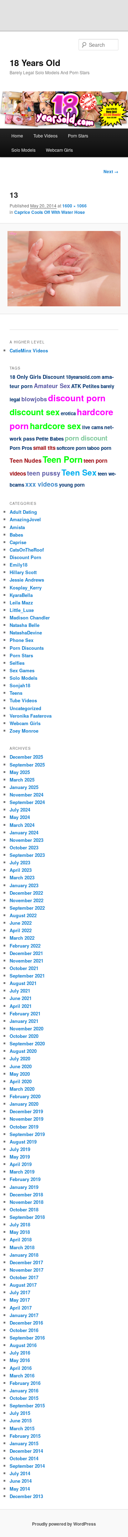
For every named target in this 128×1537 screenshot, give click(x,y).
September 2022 (27, 907)
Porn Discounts (27, 647)
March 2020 (22, 1088)
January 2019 (24, 1187)
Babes (16, 534)
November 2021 (26, 960)
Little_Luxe (22, 610)
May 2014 (20, 1488)
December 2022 (26, 892)
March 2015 (22, 1428)
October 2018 (24, 1209)
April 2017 (21, 1307)
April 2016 (21, 1368)
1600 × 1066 (74, 205)
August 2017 (23, 1284)
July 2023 (20, 862)
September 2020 (27, 1043)
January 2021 (24, 1021)
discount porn (77, 398)
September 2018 (27, 1217)
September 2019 (27, 1134)
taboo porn (99, 447)
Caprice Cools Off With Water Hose (49, 212)
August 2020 (23, 1051)
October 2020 (24, 1036)
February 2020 (25, 1096)
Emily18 (18, 564)
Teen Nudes (26, 460)
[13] (63, 268)
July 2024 (20, 809)
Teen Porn (62, 459)
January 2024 (24, 832)
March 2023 (22, 877)
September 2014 (27, 1465)
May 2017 (20, 1299)
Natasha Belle (24, 625)
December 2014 (26, 1450)
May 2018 (20, 1232)
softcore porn (71, 447)
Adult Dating (23, 511)
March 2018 (22, 1247)
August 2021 (23, 983)
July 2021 (20, 990)
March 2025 (22, 779)
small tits (44, 448)
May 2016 (20, 1360)
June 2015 (21, 1420)
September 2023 (27, 855)
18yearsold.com (83, 376)
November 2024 (26, 794)
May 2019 (20, 1156)
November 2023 (26, 840)
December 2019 (26, 1111)
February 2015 (25, 1435)
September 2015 (27, 1405)
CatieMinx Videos (29, 350)
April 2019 (21, 1164)
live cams (92, 427)
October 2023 (24, 847)
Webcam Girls (59, 150)
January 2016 (24, 1390)
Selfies (17, 662)
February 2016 (25, 1383)
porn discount (86, 438)
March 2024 (22, 825)
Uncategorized (25, 708)
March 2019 (22, 1171)
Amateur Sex (52, 385)
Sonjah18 (20, 685)
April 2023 (21, 870)
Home (17, 135)
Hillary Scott (23, 572)
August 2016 (23, 1345)
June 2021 (21, 998)
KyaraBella (21, 595)
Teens (16, 692)
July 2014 (20, 1473)
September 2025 (27, 764)
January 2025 (24, 787)
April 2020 (21, 1081)
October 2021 (24, 968)
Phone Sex (21, 640)
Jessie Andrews (27, 579)
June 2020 (21, 1066)
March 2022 (22, 937)
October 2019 (24, 1126)
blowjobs (34, 399)
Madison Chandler (30, 617)
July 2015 (20, 1413)
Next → (110, 171)
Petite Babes (50, 438)
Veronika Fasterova (31, 715)
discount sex (35, 412)
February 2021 (25, 1013)
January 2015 (24, 1443)
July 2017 (20, 1292)
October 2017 (24, 1277)
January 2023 (24, 885)
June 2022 (21, 922)
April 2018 (21, 1239)
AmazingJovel (25, 519)
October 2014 (24, 1458)
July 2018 (20, 1224)
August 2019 (23, 1141)
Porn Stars (78, 135)
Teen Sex (79, 472)
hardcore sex (55, 426)
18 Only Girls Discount (37, 376)
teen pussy (43, 473)
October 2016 (24, 1330)
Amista (17, 527)
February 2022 (25, 945)
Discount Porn (25, 557)
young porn (72, 484)
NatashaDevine (26, 632)
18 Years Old (35, 62)
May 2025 (20, 772)
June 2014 (21, 1480)
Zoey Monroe (24, 730)
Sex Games (22, 670)
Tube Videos (45, 135)
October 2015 (24, 1398)
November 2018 (26, 1202)
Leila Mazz (21, 602)
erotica (68, 413)
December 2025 (26, 756)
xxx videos (41, 483)
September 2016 (27, 1337)
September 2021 (27, 975)
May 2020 (20, 1073)
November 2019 (26, 1118)
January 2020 (24, 1103)
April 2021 (21, 1006)
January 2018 (24, 1254)
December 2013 (26, 1496)
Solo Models (23, 150)
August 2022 (23, 915)
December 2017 (26, 1262)
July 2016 (20, 1352)
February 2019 (25, 1179)
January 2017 (24, 1315)
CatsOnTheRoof (27, 549)
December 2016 (26, 1322)
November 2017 (26, 1269)
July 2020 (20, 1058)
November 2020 (26, 1028)
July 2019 (20, 1149)
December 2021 (26, 953)
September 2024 (27, 802)
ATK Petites (85, 386)
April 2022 (21, 930)
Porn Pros (21, 447)
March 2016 (22, 1375)
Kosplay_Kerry (26, 587)
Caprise (18, 542)
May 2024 (20, 817)
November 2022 (26, 900)
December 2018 (26, 1194)
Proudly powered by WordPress (64, 1524)
